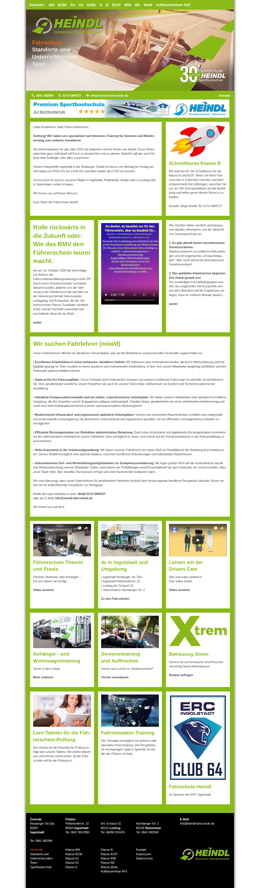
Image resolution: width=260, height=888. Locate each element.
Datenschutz (144, 858)
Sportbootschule (41, 867)
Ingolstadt (37, 832)
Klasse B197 (109, 854)
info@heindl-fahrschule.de (109, 95)
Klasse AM (72, 849)
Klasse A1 (72, 858)
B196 (62, 5)
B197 (116, 5)
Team (39, 64)
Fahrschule (47, 42)
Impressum (143, 854)
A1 (72, 5)
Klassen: (37, 5)
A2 (81, 5)
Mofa (148, 5)
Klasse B (107, 849)
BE (137, 5)
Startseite (36, 849)
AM (51, 5)
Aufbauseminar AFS (114, 871)
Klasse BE (108, 862)
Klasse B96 (108, 858)
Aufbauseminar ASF (173, 5)
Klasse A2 (72, 862)
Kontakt (224, 95)
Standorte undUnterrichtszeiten (41, 856)
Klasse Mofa (109, 867)
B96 (128, 5)
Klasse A (71, 867)
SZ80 (91, 5)
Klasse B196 (73, 854)
